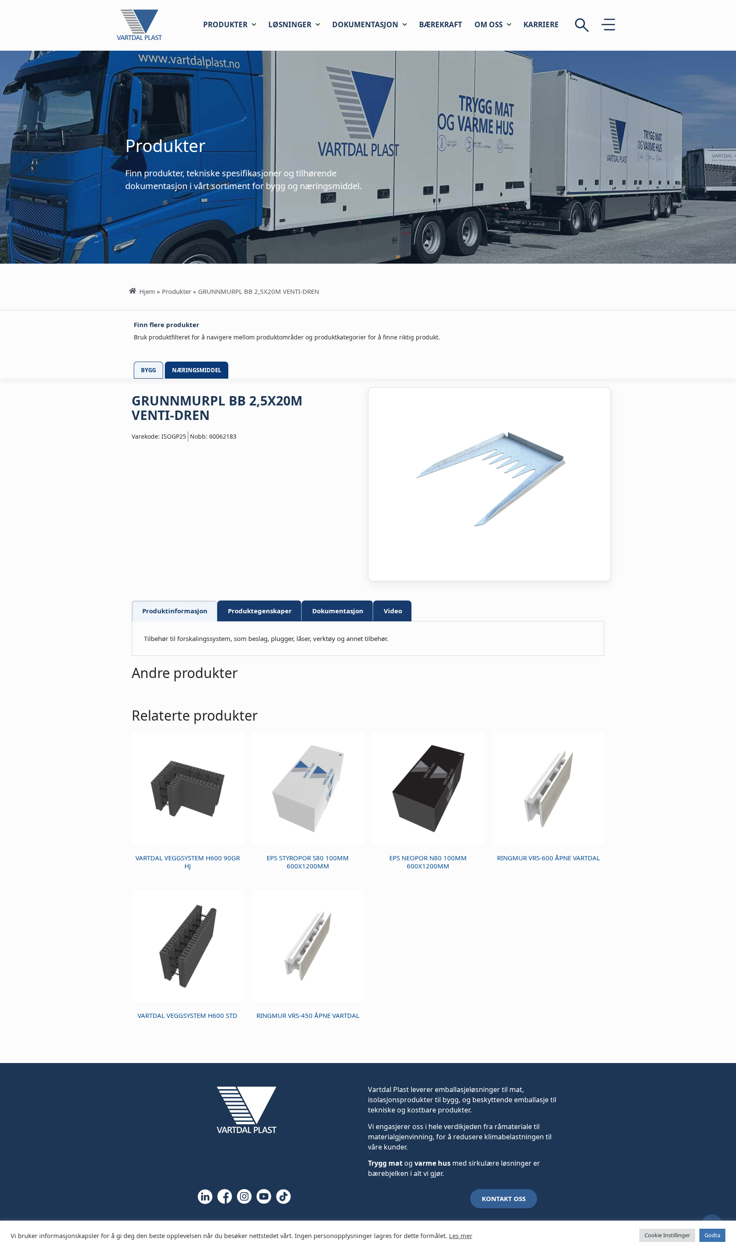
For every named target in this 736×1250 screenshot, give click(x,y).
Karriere (541, 24)
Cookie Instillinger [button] (667, 1235)
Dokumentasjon (365, 24)
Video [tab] (393, 610)
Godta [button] (712, 1235)
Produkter (225, 24)
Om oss (488, 24)
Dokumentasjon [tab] (337, 610)
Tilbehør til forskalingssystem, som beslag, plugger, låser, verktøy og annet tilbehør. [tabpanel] (266, 638)
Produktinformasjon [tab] (174, 610)
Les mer (460, 1235)
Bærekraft (440, 24)
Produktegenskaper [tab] (260, 610)
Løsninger (289, 24)
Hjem (147, 291)
